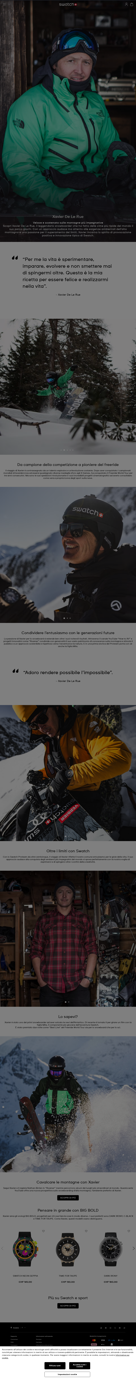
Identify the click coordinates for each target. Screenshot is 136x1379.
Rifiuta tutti (55, 1366)
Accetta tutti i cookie (79, 1366)
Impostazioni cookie (67, 1374)
